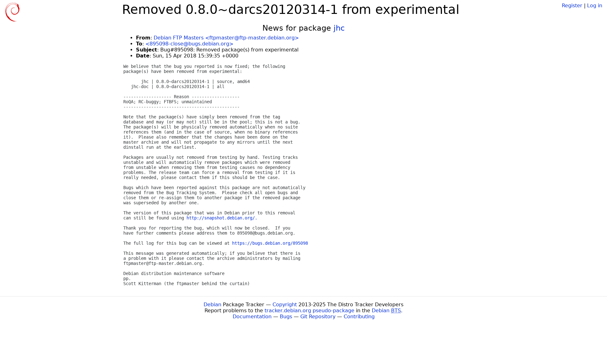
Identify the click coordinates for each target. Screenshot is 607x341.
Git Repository (317, 317)
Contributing (359, 317)
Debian (212, 305)
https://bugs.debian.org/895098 (270, 243)
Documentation (252, 317)
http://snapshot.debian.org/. (222, 217)
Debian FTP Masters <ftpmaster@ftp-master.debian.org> (226, 38)
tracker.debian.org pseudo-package (309, 311)
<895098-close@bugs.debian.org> (189, 44)
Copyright (285, 305)
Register (572, 6)
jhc (339, 28)
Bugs (286, 317)
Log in (594, 6)
